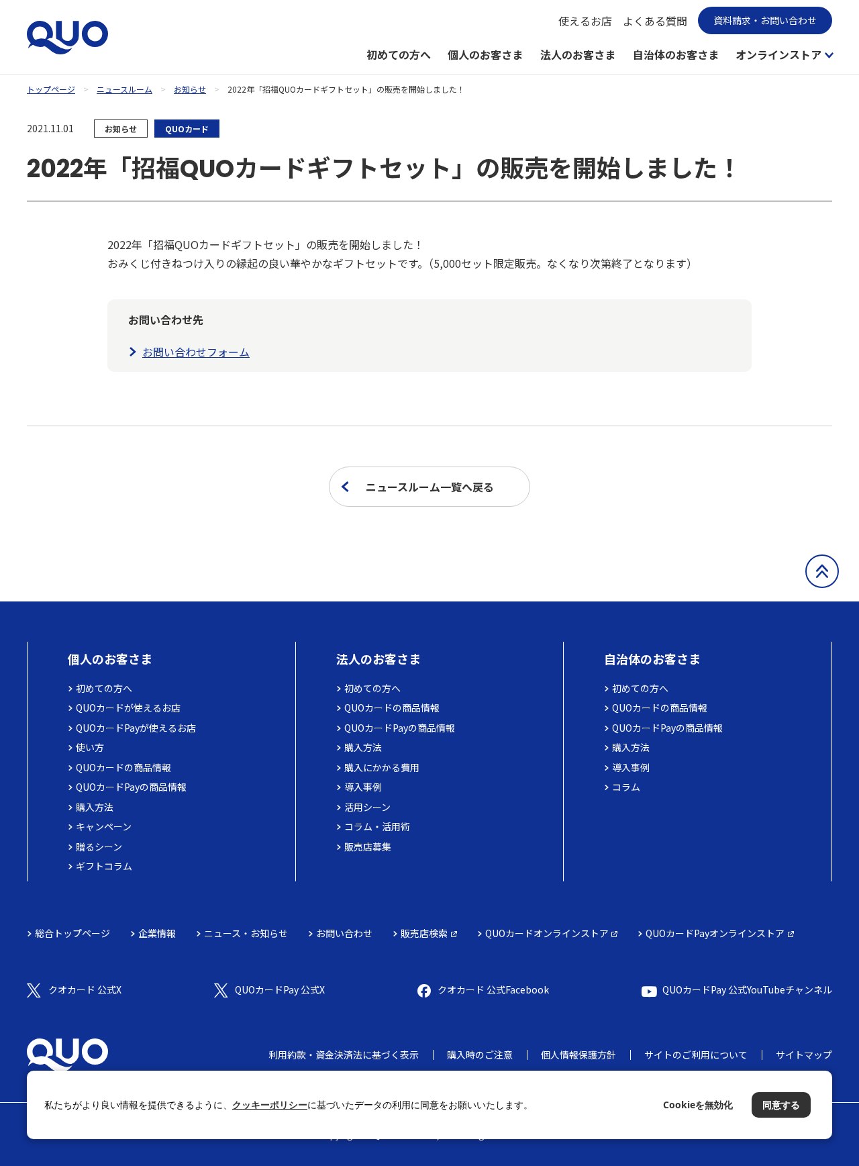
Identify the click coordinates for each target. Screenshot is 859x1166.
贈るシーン (99, 846)
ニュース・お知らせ (246, 933)
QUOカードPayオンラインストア (715, 933)
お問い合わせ (344, 933)
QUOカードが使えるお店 (128, 707)
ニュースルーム (124, 89)
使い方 (90, 747)
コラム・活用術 (377, 826)
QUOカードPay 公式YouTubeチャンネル (747, 989)
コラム (626, 786)
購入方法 (94, 807)
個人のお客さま (485, 54)
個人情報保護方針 (578, 1054)
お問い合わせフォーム (196, 352)
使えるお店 (585, 21)
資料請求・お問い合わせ (765, 20)
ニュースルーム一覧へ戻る (430, 487)
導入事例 (363, 786)
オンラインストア (778, 54)
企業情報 (157, 933)
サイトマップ (804, 1054)
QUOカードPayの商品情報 (131, 786)
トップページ (51, 89)
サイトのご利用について (696, 1054)
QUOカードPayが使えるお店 (136, 727)
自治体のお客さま (676, 54)
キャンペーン (104, 826)
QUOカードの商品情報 (123, 767)
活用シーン (367, 807)
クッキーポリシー (269, 1104)
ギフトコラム (104, 866)
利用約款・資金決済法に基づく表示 (343, 1054)
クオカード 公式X (84, 989)
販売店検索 (424, 933)
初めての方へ (398, 54)
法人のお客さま (577, 54)
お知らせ (190, 89)
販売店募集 (367, 846)
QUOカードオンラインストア (547, 933)
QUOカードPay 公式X (280, 989)
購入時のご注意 (480, 1054)
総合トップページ (72, 933)
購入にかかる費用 (381, 767)
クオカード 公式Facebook (493, 989)
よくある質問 (655, 21)
